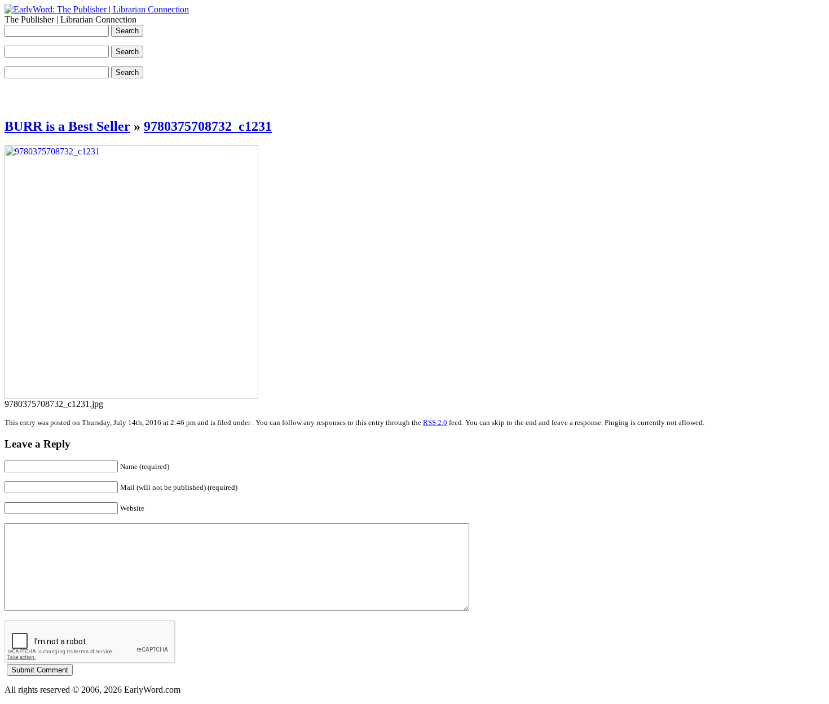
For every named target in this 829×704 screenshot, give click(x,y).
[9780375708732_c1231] (131, 396)
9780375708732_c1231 (208, 126)
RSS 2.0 (435, 422)
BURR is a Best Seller (67, 126)
